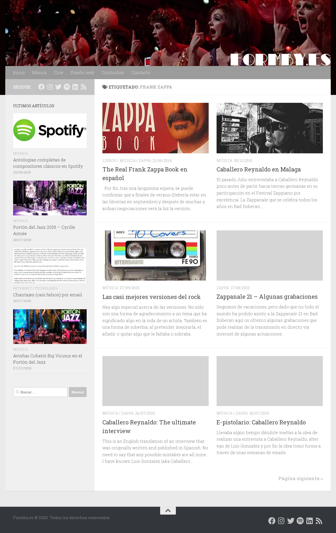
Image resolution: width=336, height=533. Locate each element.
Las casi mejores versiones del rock (151, 297)
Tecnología (46, 288)
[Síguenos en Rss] (83, 87)
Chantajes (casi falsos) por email (47, 295)
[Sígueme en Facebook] (41, 87)
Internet (22, 288)
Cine (58, 72)
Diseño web (82, 72)
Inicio (19, 72)
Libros (109, 160)
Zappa (145, 160)
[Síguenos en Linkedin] (75, 87)
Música (39, 72)
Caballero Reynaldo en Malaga (259, 169)
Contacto (141, 72)
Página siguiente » (300, 478)
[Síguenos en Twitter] (58, 87)
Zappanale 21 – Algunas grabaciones (267, 296)
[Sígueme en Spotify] (67, 87)
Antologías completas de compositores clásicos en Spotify (48, 163)
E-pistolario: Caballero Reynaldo (261, 422)
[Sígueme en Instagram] (50, 87)
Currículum (113, 72)
